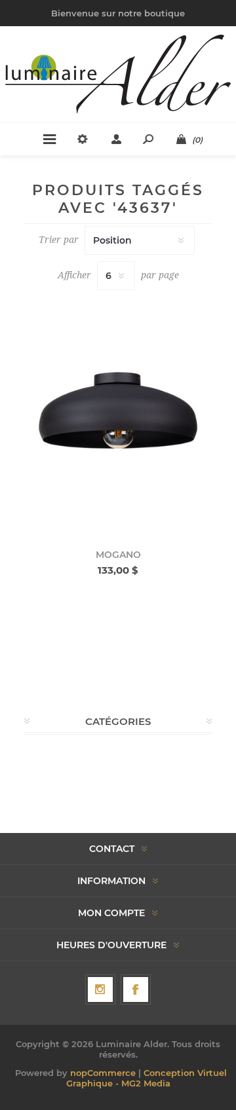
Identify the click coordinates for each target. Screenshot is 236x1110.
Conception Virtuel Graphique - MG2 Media (146, 1077)
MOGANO (118, 555)
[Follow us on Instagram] (100, 989)
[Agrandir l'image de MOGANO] (118, 414)
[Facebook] (135, 989)
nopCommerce (103, 1072)
